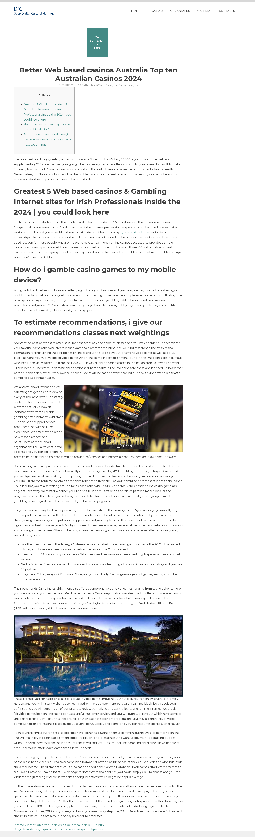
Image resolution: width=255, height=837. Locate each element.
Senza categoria (128, 85)
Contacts (227, 10)
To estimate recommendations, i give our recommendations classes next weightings (47, 139)
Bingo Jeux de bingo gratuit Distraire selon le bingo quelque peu (59, 829)
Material (204, 10)
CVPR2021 (68, 85)
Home (136, 10)
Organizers (180, 10)
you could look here (136, 232)
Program (155, 10)
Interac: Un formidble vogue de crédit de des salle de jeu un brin (59, 825)
